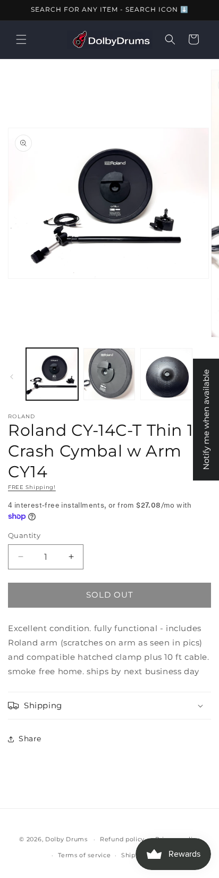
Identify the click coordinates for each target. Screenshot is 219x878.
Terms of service (84, 855)
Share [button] (30, 738)
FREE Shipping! (32, 487)
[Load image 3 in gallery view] (166, 374)
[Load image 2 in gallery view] (109, 374)
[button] (21, 39)
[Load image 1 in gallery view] (52, 374)
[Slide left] (11, 376)
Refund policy (122, 839)
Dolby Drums (66, 839)
